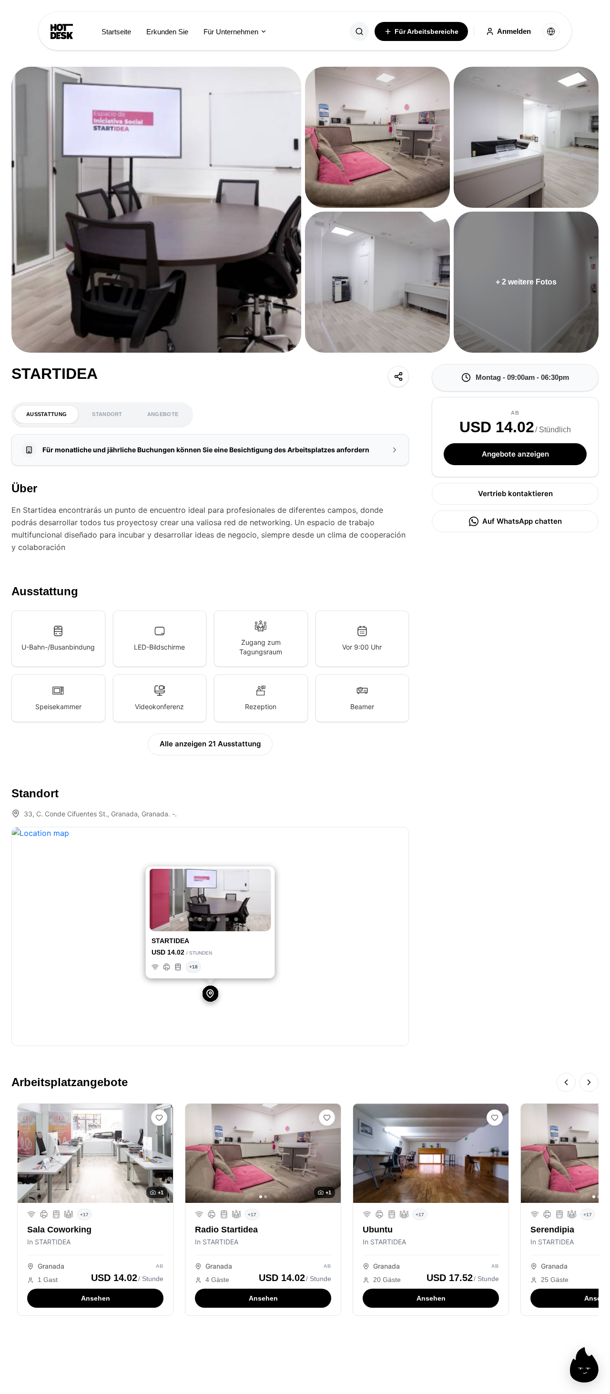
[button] (159, 901)
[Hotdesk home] (62, 31)
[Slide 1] (182, 919)
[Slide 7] (236, 919)
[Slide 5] (218, 919)
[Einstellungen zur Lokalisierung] (550, 31)
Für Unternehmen (230, 32)
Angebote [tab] (162, 414)
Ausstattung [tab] (46, 414)
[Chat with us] (584, 1365)
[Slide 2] (191, 919)
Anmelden (514, 31)
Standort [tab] (107, 414)
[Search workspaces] (359, 31)
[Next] (589, 1082)
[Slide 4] (209, 919)
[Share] (398, 376)
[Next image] (162, 1153)
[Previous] (566, 1082)
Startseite (116, 32)
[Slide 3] (200, 919)
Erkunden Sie (167, 32)
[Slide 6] (227, 919)
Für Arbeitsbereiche (426, 31)
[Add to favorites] (159, 1117)
